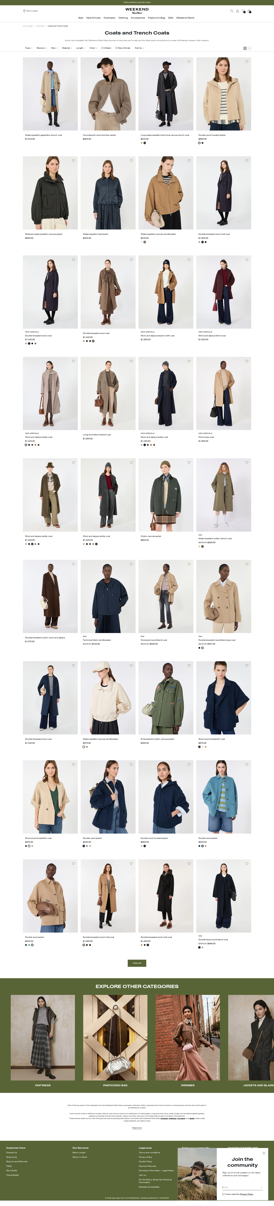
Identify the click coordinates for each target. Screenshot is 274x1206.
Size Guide (11, 1170)
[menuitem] (82, 19)
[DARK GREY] (38, 445)
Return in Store (79, 1157)
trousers (181, 1118)
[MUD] (202, 546)
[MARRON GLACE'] (35, 343)
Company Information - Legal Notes (156, 1170)
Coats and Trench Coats (58, 26)
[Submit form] (261, 1187)
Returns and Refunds (16, 1161)
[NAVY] (202, 242)
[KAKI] (32, 445)
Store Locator (79, 1153)
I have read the (239, 1194)
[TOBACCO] (145, 242)
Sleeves (41, 48)
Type (27, 48)
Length (79, 48)
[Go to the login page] (237, 11)
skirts (192, 1118)
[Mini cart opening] (252, 11)
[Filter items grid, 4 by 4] (245, 48)
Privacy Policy (145, 1157)
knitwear (173, 1118)
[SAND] (199, 143)
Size (53, 48)
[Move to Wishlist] (73, 61)
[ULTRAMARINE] (202, 143)
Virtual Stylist (12, 1175)
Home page (28, 26)
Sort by (138, 48)
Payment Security (147, 1166)
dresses (164, 1118)
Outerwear (40, 26)
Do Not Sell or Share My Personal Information (155, 1181)
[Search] (231, 11)
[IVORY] (141, 242)
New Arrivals (124, 48)
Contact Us (11, 1153)
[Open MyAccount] (240, 11)
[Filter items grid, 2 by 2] (249, 48)
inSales (107, 48)
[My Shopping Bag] (249, 11)
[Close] (263, 1153)
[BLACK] (145, 143)
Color (92, 48)
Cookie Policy (145, 1161)
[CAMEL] (199, 242)
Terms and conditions (149, 1153)
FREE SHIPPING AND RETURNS (137, 2)
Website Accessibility (149, 1187)
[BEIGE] (141, 143)
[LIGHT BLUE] (87, 846)
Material (66, 48)
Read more (137, 1128)
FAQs (9, 1166)
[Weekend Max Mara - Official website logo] (137, 11)
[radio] (141, 143)
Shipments (11, 1157)
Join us (142, 1175)
